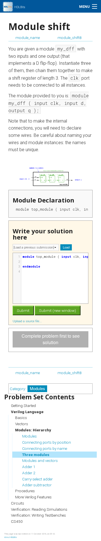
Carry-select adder (37, 479)
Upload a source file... (28, 321)
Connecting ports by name (44, 448)
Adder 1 (28, 466)
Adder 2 (28, 473)
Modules (37, 388)
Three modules (35, 454)
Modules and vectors (40, 460)
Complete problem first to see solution (51, 339)
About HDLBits (10, 537)
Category (17, 388)
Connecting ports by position (46, 442)
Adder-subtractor (37, 485)
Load (66, 247)
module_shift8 (70, 37)
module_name (27, 37)
